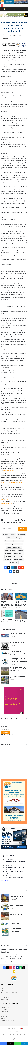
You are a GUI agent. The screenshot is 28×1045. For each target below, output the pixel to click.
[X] (15, 585)
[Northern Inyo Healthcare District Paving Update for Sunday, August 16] (5, 898)
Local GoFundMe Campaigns (7, 1020)
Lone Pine (19, 544)
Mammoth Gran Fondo (14, 547)
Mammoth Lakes (10, 550)
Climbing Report (4, 1009)
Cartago (18, 538)
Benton (6, 534)
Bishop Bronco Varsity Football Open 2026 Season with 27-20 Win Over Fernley (18, 669)
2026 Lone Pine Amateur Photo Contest (15, 857)
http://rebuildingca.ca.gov (8, 470)
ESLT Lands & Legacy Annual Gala (14, 877)
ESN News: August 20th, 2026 (8, 954)
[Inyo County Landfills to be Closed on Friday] (5, 924)
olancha (8, 556)
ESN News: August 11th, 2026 (8, 958)
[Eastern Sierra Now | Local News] (4, 9)
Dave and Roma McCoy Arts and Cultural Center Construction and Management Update (18, 661)
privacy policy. (4, 726)
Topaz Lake (14, 562)
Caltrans (10, 538)
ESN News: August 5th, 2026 (7, 961)
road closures (18, 556)
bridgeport (22, 534)
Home (3, 19)
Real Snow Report (5, 1007)
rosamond (8, 559)
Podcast (3, 995)
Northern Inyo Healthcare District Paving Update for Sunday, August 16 (17, 896)
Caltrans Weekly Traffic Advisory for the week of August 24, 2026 (18, 653)
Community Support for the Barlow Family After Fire (17, 913)
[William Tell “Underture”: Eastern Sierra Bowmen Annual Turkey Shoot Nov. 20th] (7, 596)
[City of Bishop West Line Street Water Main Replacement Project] (5, 907)
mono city (8, 553)
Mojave (21, 550)
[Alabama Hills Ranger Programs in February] (7, 613)
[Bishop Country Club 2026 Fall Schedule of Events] (5, 646)
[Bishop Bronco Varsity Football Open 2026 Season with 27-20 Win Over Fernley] (5, 671)
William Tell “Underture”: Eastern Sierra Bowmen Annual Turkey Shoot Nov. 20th (7, 603)
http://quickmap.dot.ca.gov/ (7, 503)
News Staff (9, 35)
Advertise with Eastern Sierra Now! (9, 992)
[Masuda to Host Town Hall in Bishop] (5, 637)
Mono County (19, 553)
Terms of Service (5, 997)
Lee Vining (10, 544)
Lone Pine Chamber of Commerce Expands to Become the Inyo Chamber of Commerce (18, 930)
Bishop (13, 534)
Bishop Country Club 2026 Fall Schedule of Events (18, 643)
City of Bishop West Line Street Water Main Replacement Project (18, 905)
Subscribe (22, 528)
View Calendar (4, 880)
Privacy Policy (4, 999)
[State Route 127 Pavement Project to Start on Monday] (21, 614)
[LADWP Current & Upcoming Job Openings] (5, 680)
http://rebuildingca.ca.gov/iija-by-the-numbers (11, 482)
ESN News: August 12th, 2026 (8, 956)
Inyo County (9, 541)
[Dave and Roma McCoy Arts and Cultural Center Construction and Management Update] (5, 662)
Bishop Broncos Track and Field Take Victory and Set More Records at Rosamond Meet (20, 603)
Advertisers (3, 1018)
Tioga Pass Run (19, 559)
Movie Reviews (4, 1016)
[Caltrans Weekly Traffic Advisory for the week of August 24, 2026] (5, 653)
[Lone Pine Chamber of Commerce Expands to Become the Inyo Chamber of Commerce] (5, 932)
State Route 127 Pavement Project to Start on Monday (20, 622)
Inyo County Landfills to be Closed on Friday (17, 922)
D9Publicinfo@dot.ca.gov (6, 499)
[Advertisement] (14, 762)
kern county (19, 541)
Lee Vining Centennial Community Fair (15, 867)
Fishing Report (4, 1011)
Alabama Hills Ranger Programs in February (6, 618)
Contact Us (3, 990)
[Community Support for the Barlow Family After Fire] (5, 916)
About (2, 988)
